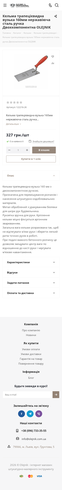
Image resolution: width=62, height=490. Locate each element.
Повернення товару (31, 363)
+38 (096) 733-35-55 (33, 431)
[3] (14, 102)
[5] (21, 102)
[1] (8, 102)
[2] (11, 102)
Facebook (21, 413)
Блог (31, 377)
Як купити (31, 343)
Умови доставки (31, 354)
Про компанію (31, 330)
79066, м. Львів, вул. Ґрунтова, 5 (33, 446)
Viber (38, 413)
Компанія (31, 324)
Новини (31, 335)
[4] (17, 102)
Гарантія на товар (31, 358)
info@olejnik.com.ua (34, 439)
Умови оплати (31, 349)
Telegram (30, 413)
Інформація (31, 372)
